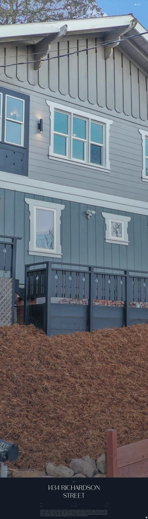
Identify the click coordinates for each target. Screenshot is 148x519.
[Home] (138, 4)
